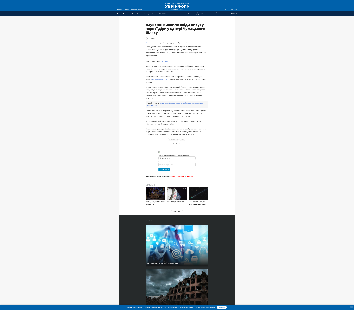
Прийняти (222, 307)
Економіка (126, 14)
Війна (119, 14)
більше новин (177, 211)
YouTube (189, 176)
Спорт (154, 14)
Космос (182, 139)
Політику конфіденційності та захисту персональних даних (197, 307)
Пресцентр (134, 9)
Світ (133, 14)
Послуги (119, 9)
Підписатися (164, 169)
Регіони (139, 14)
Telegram (173, 176)
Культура (147, 14)
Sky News (164, 61)
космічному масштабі (160, 79)
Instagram (180, 176)
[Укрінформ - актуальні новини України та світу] (177, 6)
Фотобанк (126, 9)
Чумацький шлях (173, 139)
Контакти (191, 14)
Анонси (140, 9)
